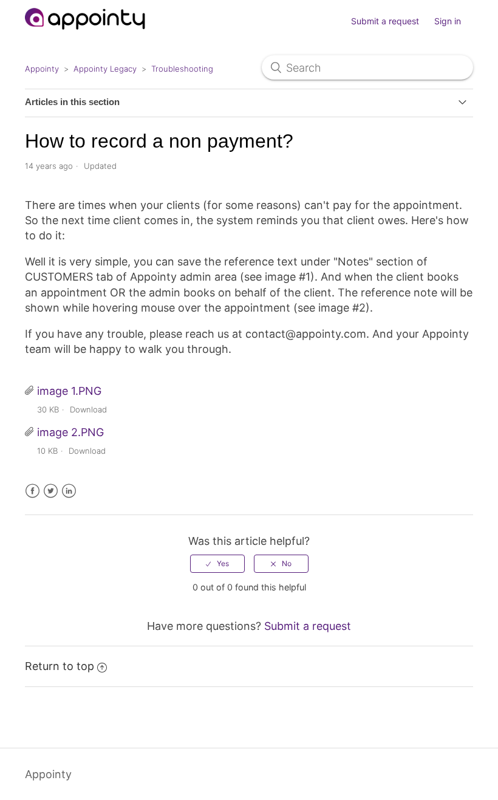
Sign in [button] (447, 21)
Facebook (32, 491)
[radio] (217, 564)
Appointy (42, 69)
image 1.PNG (69, 391)
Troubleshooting (182, 69)
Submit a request (385, 21)
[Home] (85, 35)
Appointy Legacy (105, 69)
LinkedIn (69, 491)
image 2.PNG (70, 432)
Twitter (50, 491)
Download (88, 409)
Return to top (59, 666)
